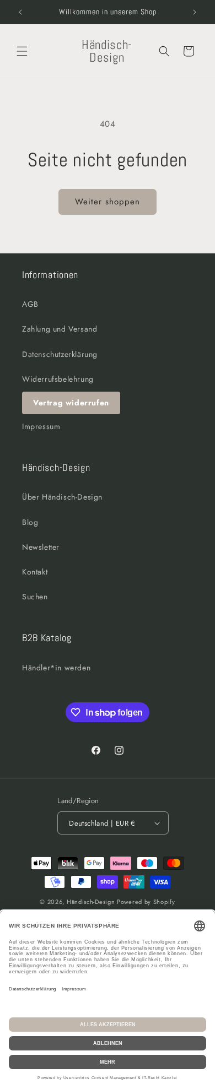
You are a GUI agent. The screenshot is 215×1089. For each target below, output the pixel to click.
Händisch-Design (91, 901)
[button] (22, 51)
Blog (30, 522)
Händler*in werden (56, 667)
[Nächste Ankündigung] (194, 12)
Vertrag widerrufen (71, 402)
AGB (30, 304)
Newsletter (41, 546)
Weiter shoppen (107, 202)
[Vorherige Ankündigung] (20, 12)
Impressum (41, 426)
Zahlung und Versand (59, 328)
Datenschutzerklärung (60, 354)
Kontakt (34, 571)
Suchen (35, 596)
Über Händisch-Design (62, 496)
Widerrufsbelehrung (58, 378)
